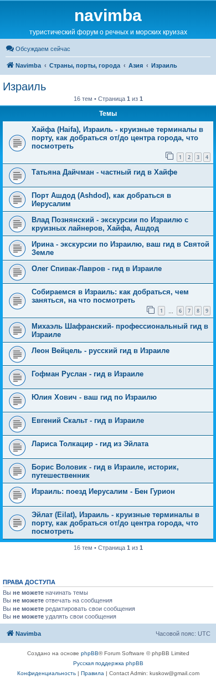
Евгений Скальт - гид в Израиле (88, 420)
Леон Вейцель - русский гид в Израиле (100, 350)
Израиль (24, 86)
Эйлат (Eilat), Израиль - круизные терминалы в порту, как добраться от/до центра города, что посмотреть (115, 523)
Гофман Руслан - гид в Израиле (87, 374)
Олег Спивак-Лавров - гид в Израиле (97, 268)
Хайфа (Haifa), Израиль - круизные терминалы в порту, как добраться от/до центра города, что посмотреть (117, 137)
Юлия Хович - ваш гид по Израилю (94, 397)
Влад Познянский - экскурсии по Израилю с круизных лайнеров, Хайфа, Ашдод (110, 224)
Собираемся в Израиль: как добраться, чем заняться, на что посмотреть (110, 296)
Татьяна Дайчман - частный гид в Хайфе (104, 172)
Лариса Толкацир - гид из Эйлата (90, 444)
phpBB (90, 653)
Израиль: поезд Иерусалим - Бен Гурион (103, 491)
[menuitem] (38, 48)
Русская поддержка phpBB (108, 663)
